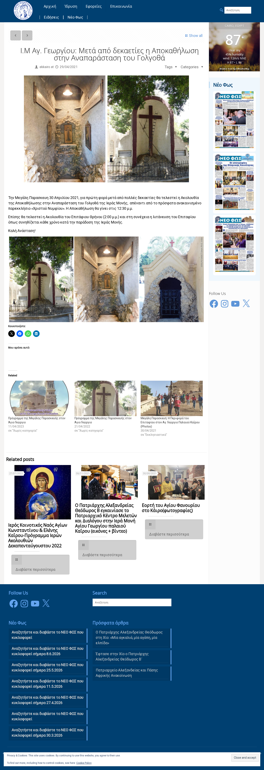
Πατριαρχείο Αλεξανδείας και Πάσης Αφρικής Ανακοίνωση (127, 673)
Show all (196, 35)
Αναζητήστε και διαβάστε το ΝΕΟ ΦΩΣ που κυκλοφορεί (48, 716)
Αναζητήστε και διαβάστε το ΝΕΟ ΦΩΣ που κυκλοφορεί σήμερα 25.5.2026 (48, 667)
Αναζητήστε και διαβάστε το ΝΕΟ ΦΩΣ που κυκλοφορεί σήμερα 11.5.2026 (48, 684)
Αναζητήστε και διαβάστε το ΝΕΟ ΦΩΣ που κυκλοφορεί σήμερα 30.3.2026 (48, 732)
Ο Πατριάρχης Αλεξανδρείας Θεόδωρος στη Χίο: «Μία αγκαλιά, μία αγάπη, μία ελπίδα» (129, 637)
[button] (41, 279)
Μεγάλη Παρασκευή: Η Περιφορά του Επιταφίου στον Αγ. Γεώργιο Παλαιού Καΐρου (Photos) (170, 422)
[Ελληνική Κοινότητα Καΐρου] (23, 10)
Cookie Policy (84, 763)
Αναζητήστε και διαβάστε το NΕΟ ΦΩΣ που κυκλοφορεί (48, 635)
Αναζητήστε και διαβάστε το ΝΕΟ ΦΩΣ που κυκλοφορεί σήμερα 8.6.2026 (48, 651)
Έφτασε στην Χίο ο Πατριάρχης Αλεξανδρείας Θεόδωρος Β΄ (122, 656)
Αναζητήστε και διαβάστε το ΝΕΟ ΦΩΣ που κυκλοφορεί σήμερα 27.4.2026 (48, 700)
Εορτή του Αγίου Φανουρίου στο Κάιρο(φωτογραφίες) (171, 507)
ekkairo (45, 67)
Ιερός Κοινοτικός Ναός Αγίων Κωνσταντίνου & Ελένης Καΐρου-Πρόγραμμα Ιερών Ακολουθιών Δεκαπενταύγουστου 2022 (37, 535)
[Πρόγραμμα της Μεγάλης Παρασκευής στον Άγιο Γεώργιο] (39, 398)
